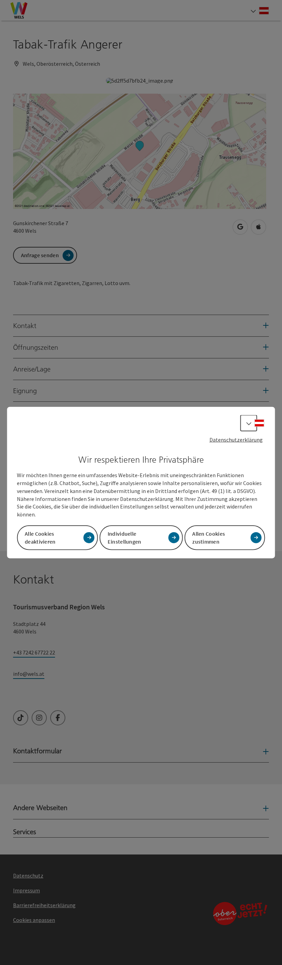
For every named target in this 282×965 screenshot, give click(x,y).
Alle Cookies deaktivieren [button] (40, 537)
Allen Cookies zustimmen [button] (208, 537)
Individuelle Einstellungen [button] (124, 537)
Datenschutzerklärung (236, 439)
